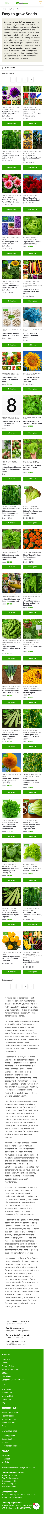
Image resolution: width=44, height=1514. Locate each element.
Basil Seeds (6, 237)
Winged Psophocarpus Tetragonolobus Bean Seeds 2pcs (31, 603)
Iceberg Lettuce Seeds (31, 822)
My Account (7, 1392)
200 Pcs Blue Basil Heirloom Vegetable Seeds (30, 335)
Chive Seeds (6, 417)
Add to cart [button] (32, 123)
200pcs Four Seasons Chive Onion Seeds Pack (11, 692)
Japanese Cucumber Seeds (32, 109)
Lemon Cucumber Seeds (31, 688)
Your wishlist (7, 1396)
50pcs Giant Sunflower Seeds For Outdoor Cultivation (31, 379)
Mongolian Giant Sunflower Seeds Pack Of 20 (32, 158)
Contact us (6, 1399)
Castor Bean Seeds (29, 640)
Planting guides (8, 1435)
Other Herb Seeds (13, 419)
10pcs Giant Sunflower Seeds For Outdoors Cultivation (10, 288)
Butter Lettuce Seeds (30, 237)
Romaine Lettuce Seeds (31, 463)
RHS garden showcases (12, 1446)
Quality (5, 1362)
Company (6, 1359)
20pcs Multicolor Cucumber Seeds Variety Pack (32, 914)
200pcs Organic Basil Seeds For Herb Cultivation (10, 244)
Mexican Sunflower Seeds (32, 552)
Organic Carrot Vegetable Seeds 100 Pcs (31, 962)
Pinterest (6, 1459)
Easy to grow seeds (10, 1412)
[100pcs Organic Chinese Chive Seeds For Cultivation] (11, 405)
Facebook (6, 1455)
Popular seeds (8, 1416)
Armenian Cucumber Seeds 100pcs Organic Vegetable (10, 914)
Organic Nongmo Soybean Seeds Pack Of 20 (11, 649)
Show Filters (10, 68)
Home (4, 9)
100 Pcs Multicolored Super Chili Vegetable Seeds (10, 379)
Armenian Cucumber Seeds (11, 730)
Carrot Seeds (28, 281)
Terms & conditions (10, 1369)
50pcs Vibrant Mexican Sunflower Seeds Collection (32, 557)
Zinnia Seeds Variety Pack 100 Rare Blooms (10, 201)
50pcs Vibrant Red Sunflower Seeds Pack (31, 199)
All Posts (5, 1442)
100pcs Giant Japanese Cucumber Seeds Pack (11, 600)
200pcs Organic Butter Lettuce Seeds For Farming (10, 557)
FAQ (3, 1403)
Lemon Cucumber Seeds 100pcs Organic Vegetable (32, 693)
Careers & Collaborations (13, 1380)
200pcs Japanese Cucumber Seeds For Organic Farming (10, 513)
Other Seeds (15, 375)
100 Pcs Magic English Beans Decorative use (10, 334)
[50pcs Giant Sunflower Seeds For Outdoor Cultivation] (32, 361)
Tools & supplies (9, 1419)
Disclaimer (6, 1376)
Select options (11, 123)
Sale (4, 1426)
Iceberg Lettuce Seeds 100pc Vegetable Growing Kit (10, 870)
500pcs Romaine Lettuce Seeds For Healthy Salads (9, 826)
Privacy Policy (8, 1366)
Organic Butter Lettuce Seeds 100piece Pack (32, 869)
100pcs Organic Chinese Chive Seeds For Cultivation (11, 423)
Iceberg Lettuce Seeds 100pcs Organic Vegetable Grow (31, 826)
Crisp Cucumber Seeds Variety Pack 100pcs (11, 157)
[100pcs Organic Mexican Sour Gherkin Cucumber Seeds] (11, 449)
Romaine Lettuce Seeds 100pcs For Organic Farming (32, 467)
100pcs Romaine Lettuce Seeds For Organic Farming (32, 513)
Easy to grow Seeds (9, 107)
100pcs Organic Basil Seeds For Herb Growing (32, 422)
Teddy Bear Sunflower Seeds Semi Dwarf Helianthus (10, 781)
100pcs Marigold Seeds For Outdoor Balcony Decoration (11, 959)
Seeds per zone (9, 1422)
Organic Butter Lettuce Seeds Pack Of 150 (32, 243)
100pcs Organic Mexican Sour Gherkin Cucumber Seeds (11, 469)
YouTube (5, 1462)
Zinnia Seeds (11, 197)
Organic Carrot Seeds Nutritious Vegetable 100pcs (31, 291)
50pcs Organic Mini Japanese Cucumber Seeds (31, 737)
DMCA (4, 1373)
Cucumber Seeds (29, 774)
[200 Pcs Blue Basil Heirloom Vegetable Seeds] (32, 317)
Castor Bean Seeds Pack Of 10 (32, 648)
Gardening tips (8, 1439)
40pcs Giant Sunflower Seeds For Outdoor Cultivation (10, 114)
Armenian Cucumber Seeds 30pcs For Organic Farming (10, 737)
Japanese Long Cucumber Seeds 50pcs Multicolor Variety (32, 114)
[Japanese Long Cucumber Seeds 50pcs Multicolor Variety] (32, 95)
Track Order (7, 1389)
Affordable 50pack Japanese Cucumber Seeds (31, 782)
